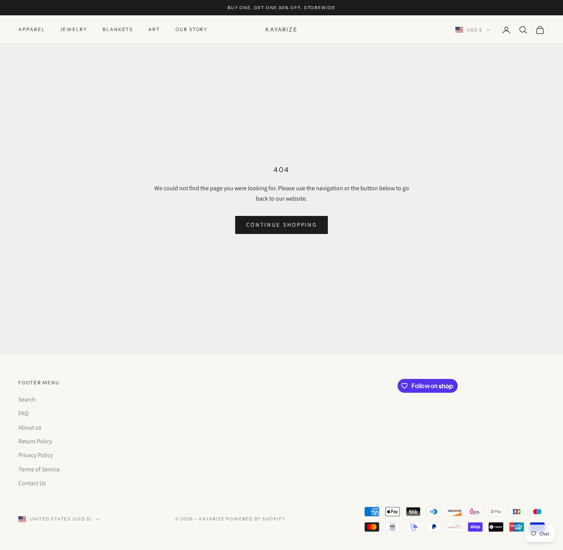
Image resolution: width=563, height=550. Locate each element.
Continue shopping (281, 224)
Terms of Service (39, 469)
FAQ (23, 413)
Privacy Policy (35, 455)
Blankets (118, 30)
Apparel (31, 30)
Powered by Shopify (255, 519)
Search (27, 399)
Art (154, 30)
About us (29, 427)
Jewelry (73, 30)
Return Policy (35, 441)
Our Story (191, 30)
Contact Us (32, 483)
